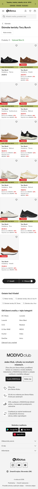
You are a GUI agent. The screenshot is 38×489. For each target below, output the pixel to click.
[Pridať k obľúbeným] (16, 45)
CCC (3, 325)
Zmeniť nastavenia (22, 483)
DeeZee (4, 338)
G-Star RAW (6, 329)
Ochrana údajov (31, 486)
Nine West (23, 320)
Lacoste (22, 316)
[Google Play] (12, 430)
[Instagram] (12, 465)
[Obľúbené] (30, 11)
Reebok (22, 325)
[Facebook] (25, 465)
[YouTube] (19, 465)
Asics (21, 338)
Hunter (4, 334)
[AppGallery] (19, 434)
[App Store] (25, 430)
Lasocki (4, 320)
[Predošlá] (2, 4)
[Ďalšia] (35, 4)
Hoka (21, 334)
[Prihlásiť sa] (25, 11)
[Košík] (35, 11)
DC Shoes (5, 316)
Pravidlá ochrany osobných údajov (13, 486)
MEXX (21, 329)
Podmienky (11, 483)
